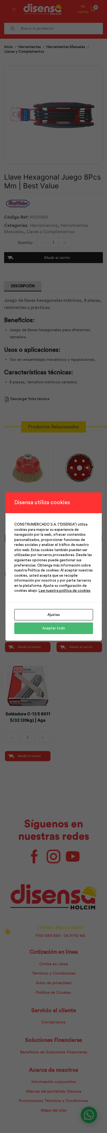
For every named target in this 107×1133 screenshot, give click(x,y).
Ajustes (53, 614)
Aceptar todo (53, 628)
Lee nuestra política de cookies (65, 590)
